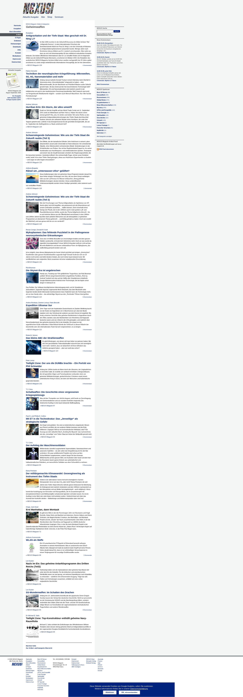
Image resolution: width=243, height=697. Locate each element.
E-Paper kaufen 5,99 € (14, 99)
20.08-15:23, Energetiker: (109, 47)
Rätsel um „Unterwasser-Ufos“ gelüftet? (47, 171)
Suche (117, 31)
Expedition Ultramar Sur (39, 305)
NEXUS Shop (90, 659)
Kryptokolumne (103, 102)
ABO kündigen (76, 667)
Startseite (17, 25)
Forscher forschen (105, 128)
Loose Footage (103, 125)
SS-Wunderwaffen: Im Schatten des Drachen (50, 592)
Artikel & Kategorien (43, 24)
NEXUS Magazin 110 (51, 351)
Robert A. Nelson (32, 335)
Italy (99, 663)
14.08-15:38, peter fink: (109, 74)
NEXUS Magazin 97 (48, 406)
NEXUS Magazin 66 (34, 584)
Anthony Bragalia (32, 168)
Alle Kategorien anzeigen (104, 136)
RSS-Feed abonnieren (106, 149)
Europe (100, 670)
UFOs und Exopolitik (106, 110)
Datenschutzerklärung (139, 689)
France (100, 661)
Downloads (17, 47)
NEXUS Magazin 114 (34, 297)
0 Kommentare (87, 65)
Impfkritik (101, 130)
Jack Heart (34, 507)
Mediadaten (17, 56)
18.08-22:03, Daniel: (110, 60)
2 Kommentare (87, 162)
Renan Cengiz (31, 230)
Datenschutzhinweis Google (105, 35)
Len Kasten (30, 561)
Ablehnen (110, 692)
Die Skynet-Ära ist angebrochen (43, 270)
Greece (100, 667)
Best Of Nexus (103, 92)
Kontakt (18, 53)
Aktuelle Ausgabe (31, 17)
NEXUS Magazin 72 (34, 532)
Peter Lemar (30, 360)
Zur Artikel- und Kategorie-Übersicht (39, 648)
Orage (28, 507)
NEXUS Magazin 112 (34, 330)
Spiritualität (102, 115)
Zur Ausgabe (16, 96)
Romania (100, 668)
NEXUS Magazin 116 (34, 262)
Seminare (59, 17)
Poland (100, 665)
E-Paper (18, 38)
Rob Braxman (30, 268)
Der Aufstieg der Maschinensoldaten (45, 445)
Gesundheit (102, 95)
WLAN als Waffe (34, 540)
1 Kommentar (88, 188)
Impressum (17, 59)
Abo (43, 17)
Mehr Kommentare (103, 84)
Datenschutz (16, 62)
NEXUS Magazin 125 (34, 99)
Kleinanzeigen (16, 44)
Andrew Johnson (32, 104)
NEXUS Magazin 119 (34, 188)
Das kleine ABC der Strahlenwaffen (45, 338)
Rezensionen (103, 97)
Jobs (19, 50)
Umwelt (101, 120)
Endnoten (17, 41)
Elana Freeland (31, 471)
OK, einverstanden (129, 692)
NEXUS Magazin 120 (34, 162)
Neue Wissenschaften (106, 105)
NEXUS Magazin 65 (34, 610)
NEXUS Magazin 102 (34, 384)
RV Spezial (101, 123)
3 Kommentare (87, 329)
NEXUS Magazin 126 (34, 65)
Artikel (18, 35)
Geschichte (102, 118)
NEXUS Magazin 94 (48, 437)
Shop (49, 17)
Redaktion (29, 33)
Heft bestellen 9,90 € (14, 97)
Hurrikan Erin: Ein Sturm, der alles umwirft (49, 107)
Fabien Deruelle (31, 71)
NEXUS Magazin (31, 24)
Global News (103, 100)
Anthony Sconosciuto (33, 537)
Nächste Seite (31, 646)
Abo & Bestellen (15, 32)
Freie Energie (103, 113)
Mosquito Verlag (91, 661)
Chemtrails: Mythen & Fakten (106, 52)
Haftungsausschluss (78, 665)
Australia (100, 659)
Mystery (101, 107)
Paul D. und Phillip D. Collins (36, 416)
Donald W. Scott (42, 230)
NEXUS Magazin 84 (34, 501)
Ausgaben (17, 28)
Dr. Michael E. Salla (32, 615)
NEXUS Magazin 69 (34, 555)
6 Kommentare (87, 297)
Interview (101, 133)
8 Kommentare (87, 610)
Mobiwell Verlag (91, 663)
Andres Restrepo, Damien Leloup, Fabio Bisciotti (42, 303)
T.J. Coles (29, 389)
